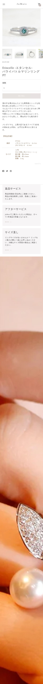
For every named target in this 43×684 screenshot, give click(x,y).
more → (8, 222)
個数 (4, 83)
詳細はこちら (31, 152)
